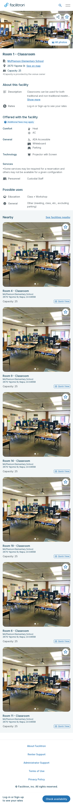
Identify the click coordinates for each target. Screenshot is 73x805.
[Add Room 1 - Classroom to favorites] (66, 17)
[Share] (58, 17)
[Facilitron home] (14, 7)
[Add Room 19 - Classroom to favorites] (65, 482)
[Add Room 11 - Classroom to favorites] (65, 651)
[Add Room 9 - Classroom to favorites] (65, 312)
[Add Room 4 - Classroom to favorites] (65, 227)
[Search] (60, 5)
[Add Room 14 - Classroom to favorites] (65, 397)
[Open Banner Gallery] (36, 29)
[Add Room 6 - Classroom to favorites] (65, 567)
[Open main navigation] (68, 5)
